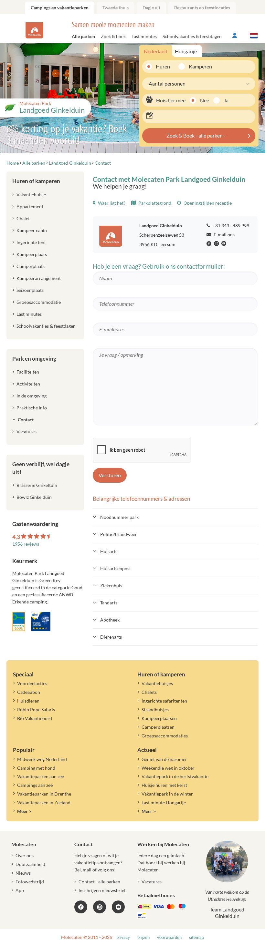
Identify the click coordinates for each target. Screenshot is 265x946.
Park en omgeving (34, 358)
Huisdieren (28, 701)
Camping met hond (36, 768)
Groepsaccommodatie (38, 302)
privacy (123, 937)
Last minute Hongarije (164, 802)
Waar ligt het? (111, 203)
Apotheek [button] (110, 619)
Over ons (25, 855)
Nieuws (23, 873)
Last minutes (144, 36)
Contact (26, 419)
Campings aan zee (35, 785)
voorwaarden (169, 937)
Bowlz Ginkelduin (34, 497)
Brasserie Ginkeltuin (36, 485)
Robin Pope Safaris (36, 709)
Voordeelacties (32, 683)
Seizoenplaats (30, 290)
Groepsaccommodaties (165, 735)
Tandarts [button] (108, 602)
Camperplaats (30, 266)
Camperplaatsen (158, 727)
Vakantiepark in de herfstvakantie (175, 776)
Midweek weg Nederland (42, 759)
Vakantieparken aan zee (40, 776)
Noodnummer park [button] (119, 517)
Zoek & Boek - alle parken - (196, 135)
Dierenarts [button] (111, 637)
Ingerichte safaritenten (164, 701)
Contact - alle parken (99, 881)
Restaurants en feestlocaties (202, 7)
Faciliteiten (27, 372)
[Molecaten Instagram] (217, 243)
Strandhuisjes (155, 709)
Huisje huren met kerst (164, 785)
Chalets (149, 692)
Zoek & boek (113, 36)
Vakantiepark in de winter (167, 794)
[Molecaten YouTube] (118, 906)
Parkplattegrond (154, 203)
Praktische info (31, 407)
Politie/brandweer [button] (118, 534)
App (20, 890)
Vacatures (26, 431)
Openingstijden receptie (207, 203)
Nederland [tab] (155, 51)
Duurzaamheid (30, 864)
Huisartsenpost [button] (115, 568)
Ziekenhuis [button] (111, 585)
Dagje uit (151, 7)
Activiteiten (28, 383)
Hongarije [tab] (186, 51)
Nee (204, 100)
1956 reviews (25, 544)
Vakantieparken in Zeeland (43, 802)
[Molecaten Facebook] (210, 243)
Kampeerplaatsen (159, 718)
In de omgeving (31, 395)
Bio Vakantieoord (34, 718)
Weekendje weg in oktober (168, 768)
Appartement (29, 206)
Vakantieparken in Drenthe (44, 794)
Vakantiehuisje (31, 194)
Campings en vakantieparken (60, 7)
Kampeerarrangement (38, 278)
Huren (163, 66)
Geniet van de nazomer (164, 759)
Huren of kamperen (36, 181)
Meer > (24, 811)
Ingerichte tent (31, 242)
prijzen (143, 937)
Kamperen (198, 66)
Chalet (23, 218)
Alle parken (83, 36)
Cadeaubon (28, 692)
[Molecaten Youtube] (224, 243)
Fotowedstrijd (30, 881)
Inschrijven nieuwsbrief (102, 890)
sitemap (196, 937)
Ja (226, 100)
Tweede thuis (115, 7)
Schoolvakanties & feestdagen (192, 36)
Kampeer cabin (31, 230)
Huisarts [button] (108, 551)
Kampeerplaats (31, 254)
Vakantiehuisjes (157, 683)
